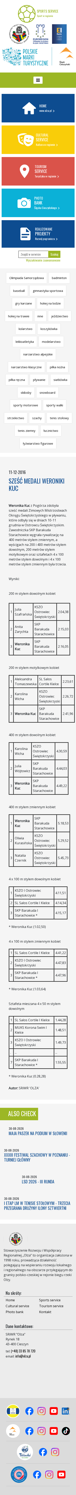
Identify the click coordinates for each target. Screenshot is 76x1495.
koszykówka (49, 329)
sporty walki (54, 405)
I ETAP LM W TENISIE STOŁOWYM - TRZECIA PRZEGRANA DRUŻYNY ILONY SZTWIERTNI (37, 1205)
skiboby (26, 392)
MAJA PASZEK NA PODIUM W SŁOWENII (38, 1133)
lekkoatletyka (25, 342)
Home (10, 1300)
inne (40, 316)
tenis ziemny (26, 431)
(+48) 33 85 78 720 (23, 1351)
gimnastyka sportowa (48, 291)
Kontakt (45, 1312)
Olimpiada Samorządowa (26, 278)
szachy (37, 418)
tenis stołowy (59, 418)
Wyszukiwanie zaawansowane (43, 260)
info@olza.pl (23, 1356)
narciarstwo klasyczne (26, 367)
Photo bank (15, 1312)
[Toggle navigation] (38, 80)
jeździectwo (59, 316)
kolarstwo (25, 329)
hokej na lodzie (50, 303)
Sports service (50, 1300)
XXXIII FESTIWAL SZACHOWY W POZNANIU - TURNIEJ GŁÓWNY (37, 1157)
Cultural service (17, 1306)
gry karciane (23, 303)
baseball (19, 291)
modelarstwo (51, 342)
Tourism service (51, 1306)
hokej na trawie (18, 316)
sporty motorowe (25, 405)
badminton (59, 278)
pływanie (39, 380)
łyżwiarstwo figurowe (38, 443)
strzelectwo (15, 418)
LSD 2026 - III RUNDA (38, 1181)
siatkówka (60, 380)
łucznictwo (51, 431)
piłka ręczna (17, 380)
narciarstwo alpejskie (38, 354)
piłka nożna (57, 367)
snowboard (47, 392)
